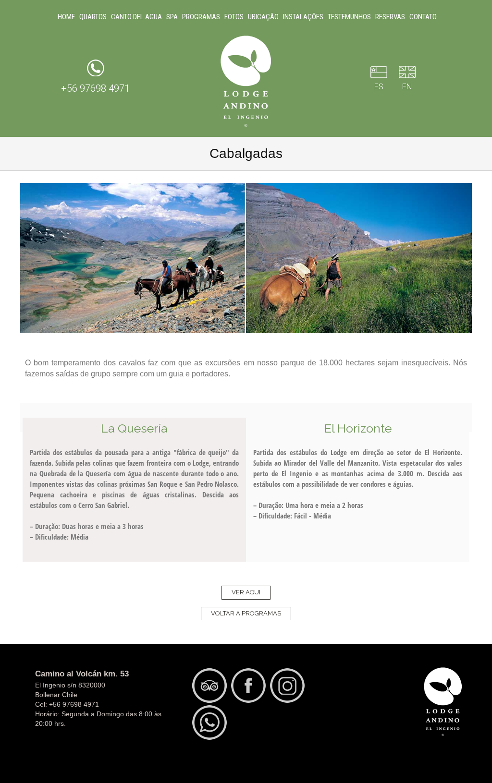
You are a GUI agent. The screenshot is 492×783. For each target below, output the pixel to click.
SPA (172, 16)
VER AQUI (246, 592)
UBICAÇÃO (263, 16)
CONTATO (423, 16)
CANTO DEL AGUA (136, 16)
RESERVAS (390, 16)
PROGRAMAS (201, 16)
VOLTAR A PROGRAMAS (246, 613)
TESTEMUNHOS (349, 16)
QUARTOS (93, 16)
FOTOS (234, 16)
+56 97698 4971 (95, 88)
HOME (66, 16)
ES (378, 86)
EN (407, 86)
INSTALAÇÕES (303, 16)
